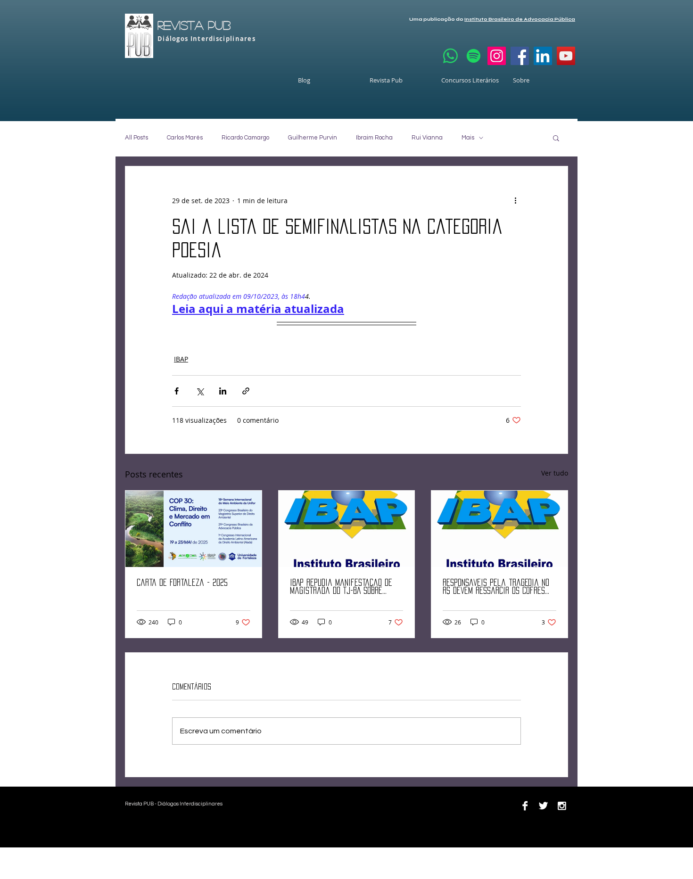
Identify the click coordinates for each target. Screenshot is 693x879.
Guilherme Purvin (312, 137)
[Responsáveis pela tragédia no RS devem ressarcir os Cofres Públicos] (499, 529)
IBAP (181, 358)
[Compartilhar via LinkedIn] (222, 390)
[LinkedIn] (543, 56)
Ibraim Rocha (374, 137)
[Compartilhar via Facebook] (176, 390)
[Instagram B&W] (561, 805)
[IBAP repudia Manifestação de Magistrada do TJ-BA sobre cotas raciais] (347, 529)
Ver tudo (554, 472)
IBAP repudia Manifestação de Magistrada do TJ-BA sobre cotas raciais (341, 587)
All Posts (136, 137)
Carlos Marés (185, 137)
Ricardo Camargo (245, 137)
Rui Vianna (427, 137)
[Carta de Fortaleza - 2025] (193, 529)
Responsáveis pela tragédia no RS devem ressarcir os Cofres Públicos (496, 587)
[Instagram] (496, 56)
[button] (556, 137)
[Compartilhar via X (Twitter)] (199, 390)
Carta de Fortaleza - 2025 (182, 582)
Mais (468, 137)
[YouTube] (566, 56)
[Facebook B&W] (525, 805)
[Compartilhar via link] (245, 390)
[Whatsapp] (450, 56)
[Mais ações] (515, 200)
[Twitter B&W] (543, 805)
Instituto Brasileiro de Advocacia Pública (519, 19)
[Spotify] (473, 56)
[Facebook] (520, 56)
